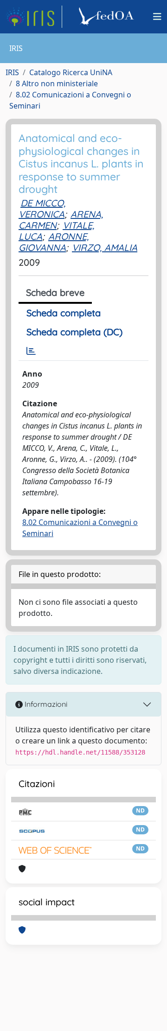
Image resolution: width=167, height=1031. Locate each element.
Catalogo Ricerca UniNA (70, 72)
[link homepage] (34, 17)
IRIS (12, 72)
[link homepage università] (107, 17)
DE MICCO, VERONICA (42, 208)
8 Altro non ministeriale (57, 83)
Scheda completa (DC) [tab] (74, 332)
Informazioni (45, 704)
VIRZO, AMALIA (104, 247)
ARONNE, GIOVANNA (54, 242)
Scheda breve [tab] (55, 292)
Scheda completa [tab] (63, 313)
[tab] (31, 351)
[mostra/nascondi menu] (157, 16)
